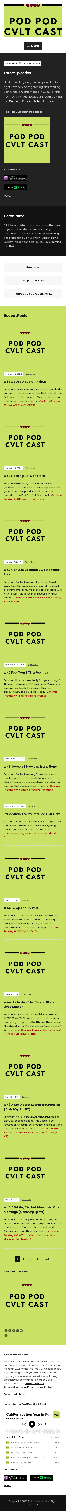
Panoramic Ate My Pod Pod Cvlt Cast (32, 814)
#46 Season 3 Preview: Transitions (30, 766)
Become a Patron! (14, 1394)
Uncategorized (35, 806)
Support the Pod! (33, 280)
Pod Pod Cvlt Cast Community (33, 293)
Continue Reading (32, 101)
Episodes (30, 373)
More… (8, 196)
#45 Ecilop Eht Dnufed (21, 908)
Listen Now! (33, 267)
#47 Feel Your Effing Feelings (26, 672)
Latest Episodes (17, 72)
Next (46, 1259)
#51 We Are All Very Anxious (25, 382)
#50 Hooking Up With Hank (24, 476)
